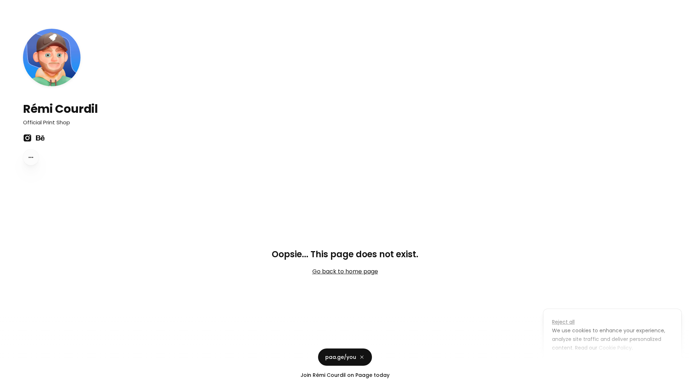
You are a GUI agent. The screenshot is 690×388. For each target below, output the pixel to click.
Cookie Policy (615, 347)
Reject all (563, 321)
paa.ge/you (340, 357)
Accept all (614, 364)
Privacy (11, 381)
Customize (570, 364)
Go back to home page (345, 271)
